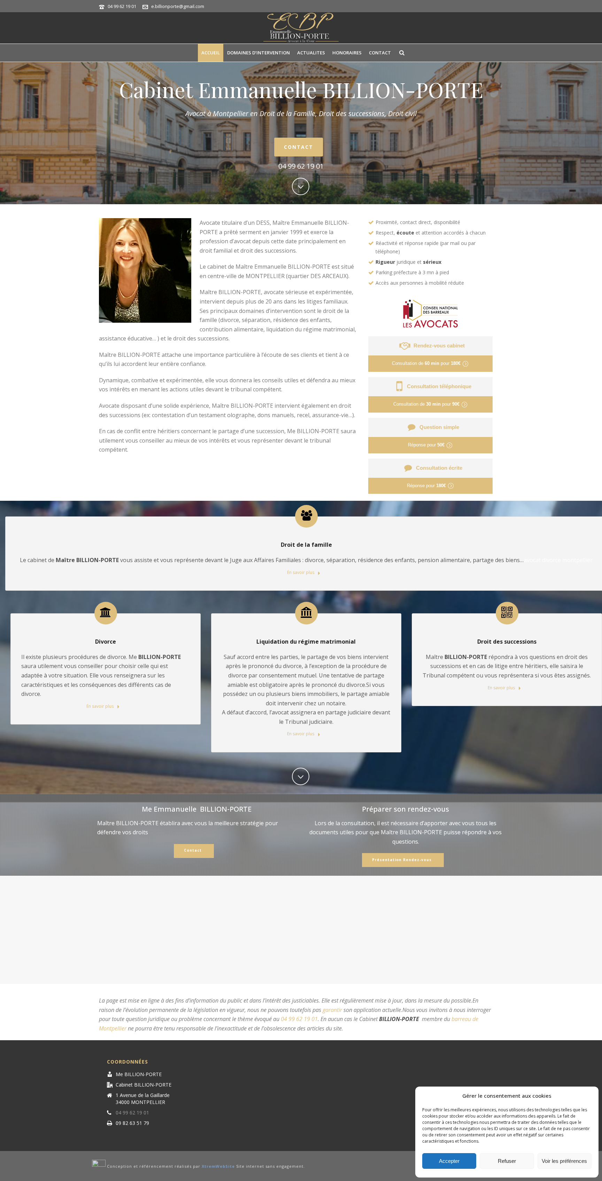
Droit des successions (507, 641)
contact (380, 52)
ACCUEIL (210, 52)
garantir (332, 1010)
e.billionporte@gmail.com (177, 6)
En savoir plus (301, 572)
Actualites (311, 52)
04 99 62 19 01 (122, 6)
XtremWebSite (218, 1166)
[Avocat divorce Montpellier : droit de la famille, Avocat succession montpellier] (300, 28)
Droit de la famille (306, 545)
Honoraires (347, 52)
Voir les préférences (564, 1161)
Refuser (507, 1161)
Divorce (105, 641)
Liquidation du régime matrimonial (306, 641)
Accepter (449, 1161)
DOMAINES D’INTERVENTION (258, 52)
